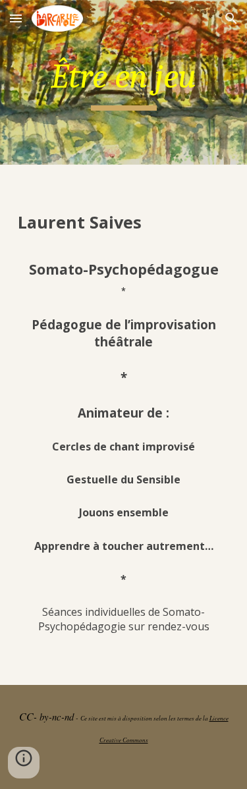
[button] (16, 18)
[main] (124, 82)
